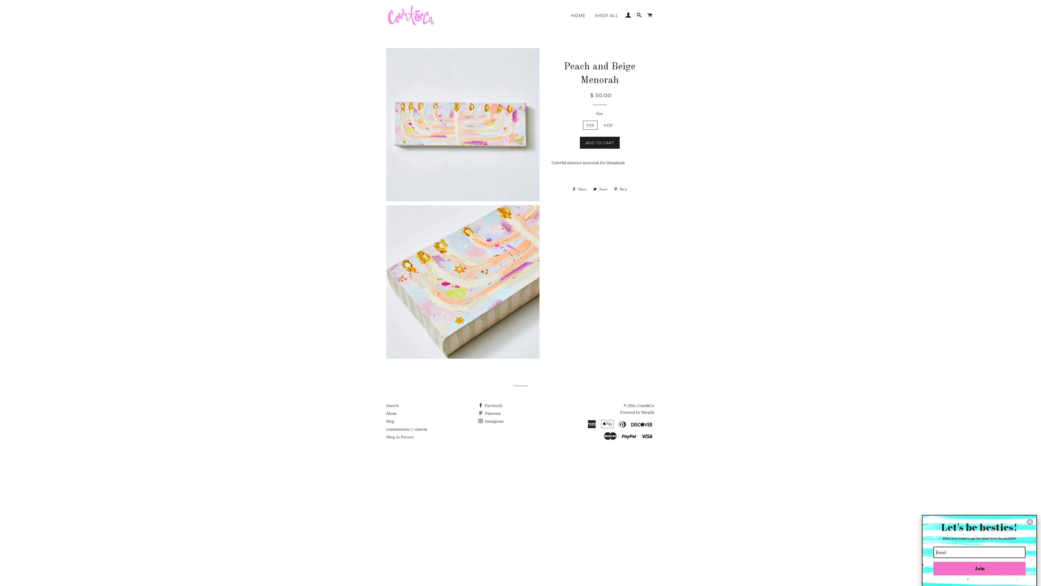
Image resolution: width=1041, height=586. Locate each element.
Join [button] (980, 568)
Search (392, 405)
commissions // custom (406, 429)
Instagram (494, 421)
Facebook (493, 405)
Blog (390, 421)
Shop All (607, 15)
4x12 (608, 125)
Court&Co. (646, 405)
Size (599, 113)
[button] (1030, 522)
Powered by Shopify (637, 412)
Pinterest (492, 413)
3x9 (590, 125)
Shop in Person (400, 437)
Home (578, 15)
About (391, 413)
